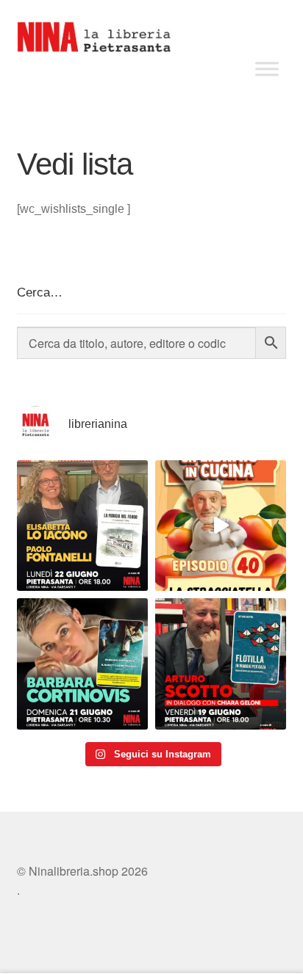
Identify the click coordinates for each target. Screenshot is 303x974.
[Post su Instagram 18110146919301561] (82, 663)
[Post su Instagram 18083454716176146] (82, 525)
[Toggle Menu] (267, 69)
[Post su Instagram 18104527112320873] (220, 663)
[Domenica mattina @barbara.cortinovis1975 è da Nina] (220, 525)
